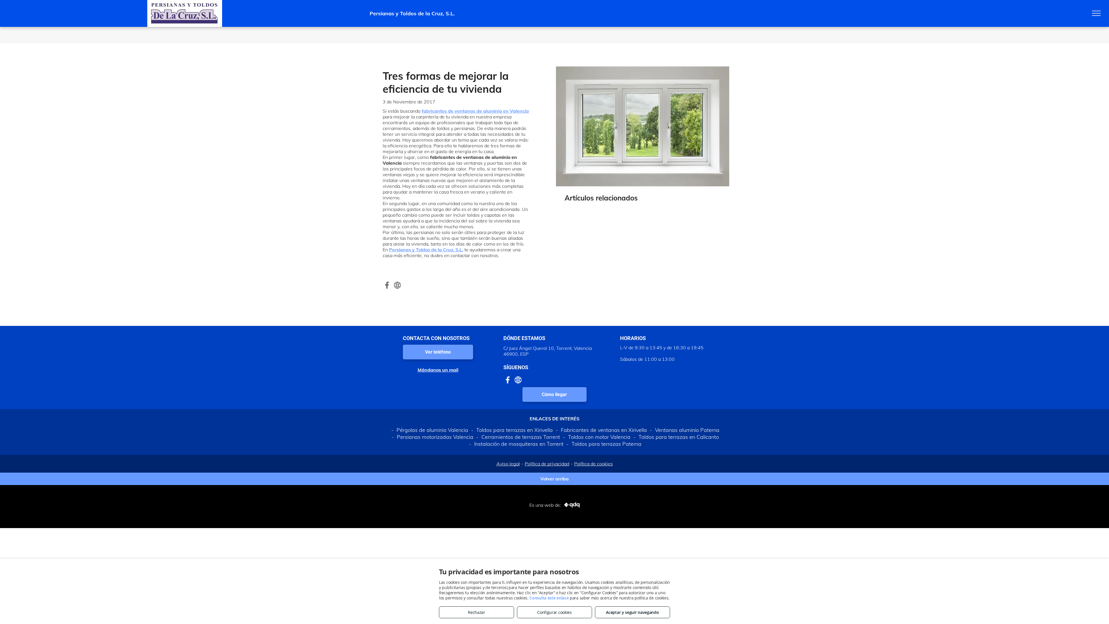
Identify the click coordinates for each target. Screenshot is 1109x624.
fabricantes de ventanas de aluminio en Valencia (475, 111)
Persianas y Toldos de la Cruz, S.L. (426, 249)
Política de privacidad (547, 464)
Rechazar (476, 612)
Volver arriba (554, 479)
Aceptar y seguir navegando (632, 612)
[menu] (1096, 13)
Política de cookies (593, 464)
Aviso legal (508, 464)
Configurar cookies (554, 612)
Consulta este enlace (549, 598)
